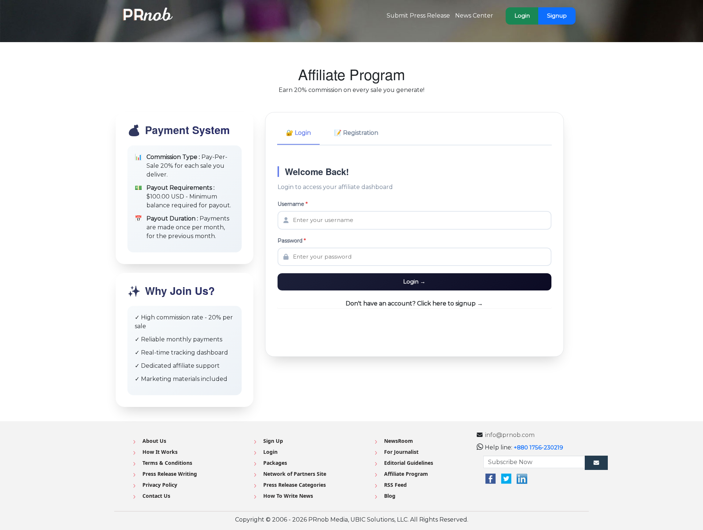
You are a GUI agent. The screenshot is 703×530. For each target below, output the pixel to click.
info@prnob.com (510, 434)
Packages (275, 462)
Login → (414, 281)
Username (293, 204)
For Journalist (401, 451)
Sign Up (273, 440)
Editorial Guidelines (408, 462)
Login (522, 15)
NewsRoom (398, 440)
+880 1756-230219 (538, 447)
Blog (389, 495)
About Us (154, 440)
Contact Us (156, 495)
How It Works (160, 451)
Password (292, 240)
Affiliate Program (406, 473)
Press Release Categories (294, 484)
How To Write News (288, 495)
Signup (557, 15)
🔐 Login (298, 132)
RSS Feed (395, 484)
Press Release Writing (169, 473)
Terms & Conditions (167, 462)
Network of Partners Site (294, 473)
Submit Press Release (418, 15)
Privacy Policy (159, 484)
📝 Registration (356, 132)
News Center (474, 15)
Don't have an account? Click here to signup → (414, 303)
